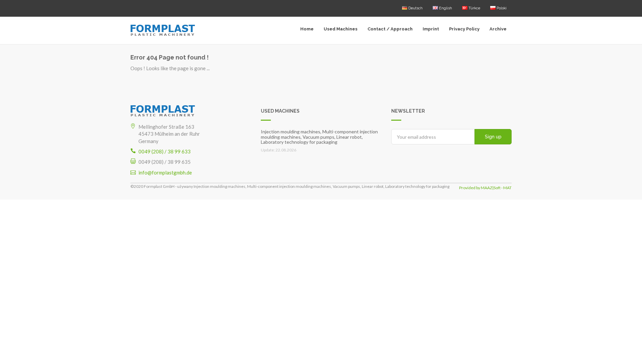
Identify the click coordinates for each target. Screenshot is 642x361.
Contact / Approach (390, 28)
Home (307, 28)
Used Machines (340, 28)
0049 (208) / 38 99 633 (164, 151)
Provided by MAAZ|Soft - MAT (485, 187)
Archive (498, 28)
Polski (501, 8)
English (445, 8)
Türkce (473, 8)
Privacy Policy (464, 28)
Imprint (431, 28)
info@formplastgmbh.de (165, 172)
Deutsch (415, 8)
